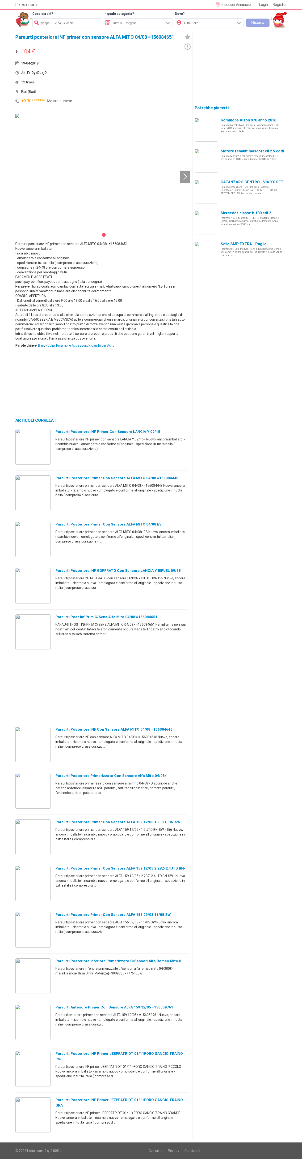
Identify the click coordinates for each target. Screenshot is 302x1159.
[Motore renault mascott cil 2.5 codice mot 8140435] (206, 160)
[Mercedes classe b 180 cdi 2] (206, 222)
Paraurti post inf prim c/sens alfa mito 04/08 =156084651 (106, 617)
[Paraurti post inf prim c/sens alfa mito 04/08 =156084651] (33, 632)
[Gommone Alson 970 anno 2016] (206, 129)
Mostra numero (59, 101)
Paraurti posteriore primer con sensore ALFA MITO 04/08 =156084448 (116, 478)
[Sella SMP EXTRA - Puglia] (206, 253)
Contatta (156, 1151)
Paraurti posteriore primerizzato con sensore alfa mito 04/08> (111, 776)
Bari (41, 345)
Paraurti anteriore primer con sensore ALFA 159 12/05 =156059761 (114, 1007)
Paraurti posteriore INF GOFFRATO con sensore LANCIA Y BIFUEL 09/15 (118, 571)
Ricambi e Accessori (71, 345)
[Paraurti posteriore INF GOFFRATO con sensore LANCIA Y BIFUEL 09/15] (33, 585)
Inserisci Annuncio (236, 4)
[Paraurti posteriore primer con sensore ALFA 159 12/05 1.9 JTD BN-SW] (33, 837)
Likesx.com (26, 4)
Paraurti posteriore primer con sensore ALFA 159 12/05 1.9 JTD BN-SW (117, 822)
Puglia (50, 345)
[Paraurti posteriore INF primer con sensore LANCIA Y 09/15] (33, 446)
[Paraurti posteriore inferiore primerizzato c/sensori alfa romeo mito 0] (33, 976)
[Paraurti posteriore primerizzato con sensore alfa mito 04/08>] (33, 791)
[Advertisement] (145, 73)
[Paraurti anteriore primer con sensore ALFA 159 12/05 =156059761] (33, 1022)
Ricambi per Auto (101, 345)
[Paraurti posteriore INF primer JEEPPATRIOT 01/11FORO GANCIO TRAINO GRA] (33, 1115)
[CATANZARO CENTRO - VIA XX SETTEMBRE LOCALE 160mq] (206, 191)
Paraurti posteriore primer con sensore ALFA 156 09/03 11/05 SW (113, 915)
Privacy (173, 1151)
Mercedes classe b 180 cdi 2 (246, 213)
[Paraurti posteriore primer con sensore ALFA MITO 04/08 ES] (33, 539)
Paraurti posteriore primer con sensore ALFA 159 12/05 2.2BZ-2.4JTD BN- (120, 868)
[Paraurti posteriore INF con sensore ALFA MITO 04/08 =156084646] (33, 744)
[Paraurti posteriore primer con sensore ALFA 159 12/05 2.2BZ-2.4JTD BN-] (33, 883)
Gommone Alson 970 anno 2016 (248, 120)
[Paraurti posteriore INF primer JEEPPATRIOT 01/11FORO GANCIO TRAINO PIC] (33, 1068)
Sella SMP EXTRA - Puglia (243, 244)
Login (263, 4)
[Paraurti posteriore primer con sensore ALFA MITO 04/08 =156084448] (33, 493)
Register (280, 4)
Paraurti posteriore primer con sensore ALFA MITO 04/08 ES (108, 524)
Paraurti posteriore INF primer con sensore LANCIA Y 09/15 (107, 432)
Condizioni (192, 1151)
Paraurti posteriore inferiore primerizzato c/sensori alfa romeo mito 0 (118, 961)
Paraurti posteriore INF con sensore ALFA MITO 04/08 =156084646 (113, 729)
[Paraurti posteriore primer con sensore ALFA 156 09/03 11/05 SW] (33, 929)
